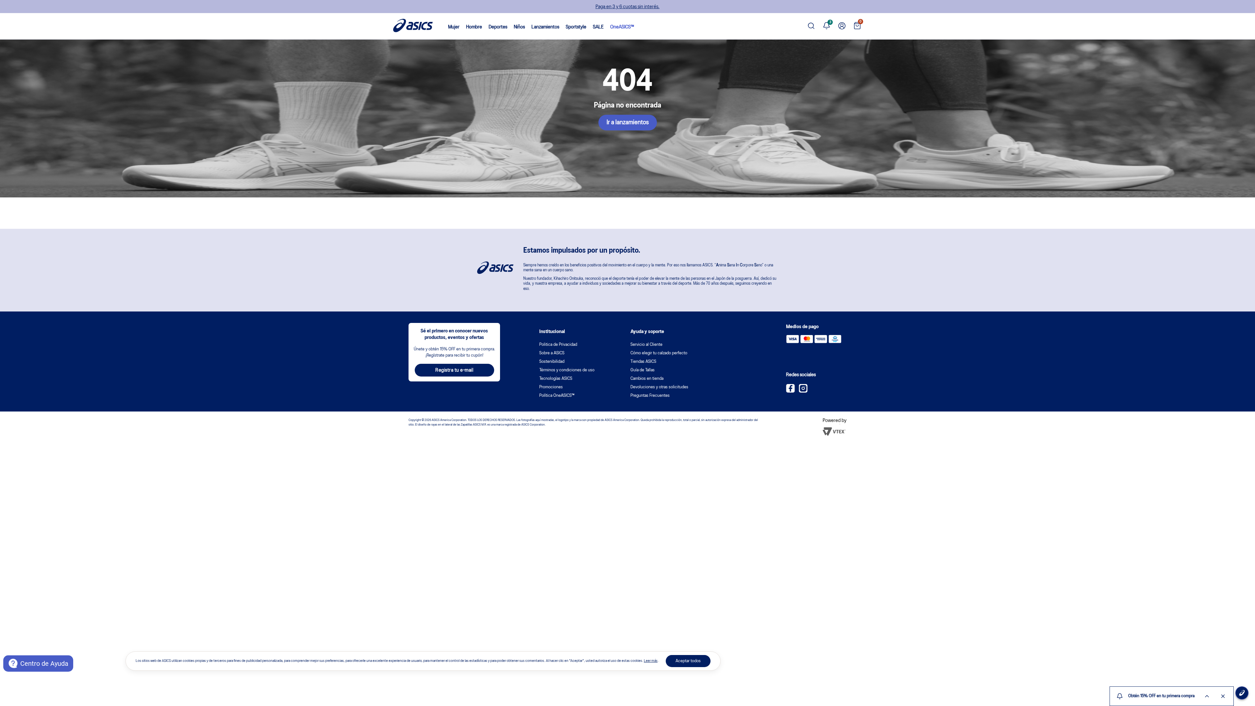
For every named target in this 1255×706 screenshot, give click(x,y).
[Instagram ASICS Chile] (803, 391)
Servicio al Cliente (646, 345)
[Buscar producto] (811, 26)
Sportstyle (576, 27)
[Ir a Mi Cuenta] (842, 26)
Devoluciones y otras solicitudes (659, 387)
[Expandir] (1207, 696)
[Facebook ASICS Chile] (790, 391)
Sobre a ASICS (551, 353)
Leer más (651, 661)
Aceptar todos (688, 661)
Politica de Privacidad (558, 345)
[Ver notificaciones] (826, 26)
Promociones (551, 387)
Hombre (474, 27)
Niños (519, 27)
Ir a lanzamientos (628, 123)
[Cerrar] (1223, 696)
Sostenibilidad (551, 362)
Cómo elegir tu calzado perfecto (658, 353)
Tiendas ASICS (643, 362)
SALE (598, 27)
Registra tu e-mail (454, 370)
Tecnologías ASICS (555, 379)
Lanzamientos (545, 27)
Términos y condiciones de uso (566, 370)
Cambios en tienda (646, 379)
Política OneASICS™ (557, 396)
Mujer (454, 27)
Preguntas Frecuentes (650, 396)
